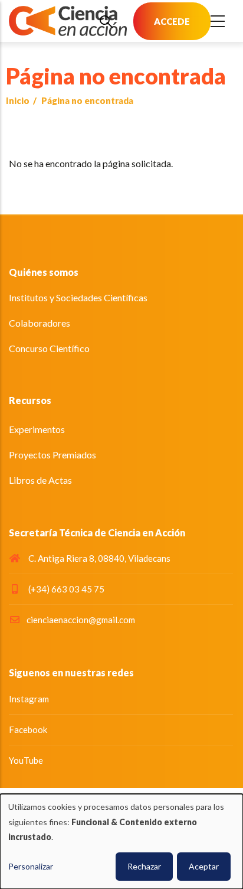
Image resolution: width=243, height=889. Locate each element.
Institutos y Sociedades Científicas (78, 297)
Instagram (29, 698)
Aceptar (204, 866)
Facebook (28, 729)
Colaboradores (39, 322)
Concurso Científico (49, 348)
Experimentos (37, 429)
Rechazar (144, 866)
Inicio (17, 100)
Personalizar (30, 866)
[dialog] (121, 841)
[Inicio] (68, 21)
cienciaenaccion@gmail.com (81, 619)
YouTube (26, 760)
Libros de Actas (40, 480)
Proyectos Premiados (52, 454)
